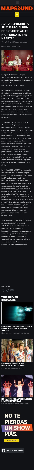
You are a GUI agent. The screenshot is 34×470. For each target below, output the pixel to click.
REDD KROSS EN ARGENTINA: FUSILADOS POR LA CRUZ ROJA (13, 364)
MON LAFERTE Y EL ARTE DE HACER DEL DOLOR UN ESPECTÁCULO (16, 400)
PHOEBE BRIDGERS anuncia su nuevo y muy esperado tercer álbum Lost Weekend (16, 328)
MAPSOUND (17, 46)
